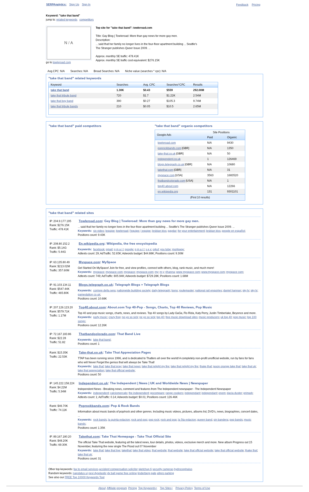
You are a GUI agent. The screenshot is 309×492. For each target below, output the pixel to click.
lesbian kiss (159, 230)
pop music (239, 317)
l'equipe (134, 230)
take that (98, 366)
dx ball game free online (122, 473)
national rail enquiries (208, 290)
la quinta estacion (119, 419)
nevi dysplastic (97, 473)
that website (159, 450)
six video (98, 230)
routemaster (186, 290)
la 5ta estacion (187, 419)
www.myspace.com (213, 272)
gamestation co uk (89, 294)
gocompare (157, 393)
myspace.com (166, 175)
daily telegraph (161, 290)
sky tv (245, 290)
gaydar (172, 230)
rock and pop (139, 419)
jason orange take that (226, 366)
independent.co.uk (169, 159)
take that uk (249, 366)
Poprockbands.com (94, 406)
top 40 (160, 317)
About (102, 488)
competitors (86, 19)
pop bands (236, 419)
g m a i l (119, 249)
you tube (165, 249)
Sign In (86, 4)
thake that (206, 366)
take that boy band (62, 101)
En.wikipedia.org (92, 243)
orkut (156, 249)
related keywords (66, 19)
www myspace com (188, 272)
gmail (109, 249)
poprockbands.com (169, 148)
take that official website (120, 370)
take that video (142, 450)
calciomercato (118, 393)
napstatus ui (80, 473)
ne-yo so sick (130, 317)
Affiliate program (117, 488)
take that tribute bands (64, 106)
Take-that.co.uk (91, 352)
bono (174, 290)
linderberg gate (147, 473)
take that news (131, 366)
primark (248, 393)
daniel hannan (232, 290)
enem (222, 393)
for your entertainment (191, 230)
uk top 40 (226, 317)
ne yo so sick (147, 317)
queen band (204, 419)
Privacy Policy (184, 488)
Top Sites (165, 488)
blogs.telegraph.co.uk (171, 164)
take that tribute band (63, 95)
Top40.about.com (92, 307)
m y (162, 272)
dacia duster (234, 393)
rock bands (100, 419)
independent (101, 393)
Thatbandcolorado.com (97, 334)
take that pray (113, 366)
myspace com (114, 272)
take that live (112, 450)
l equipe (146, 230)
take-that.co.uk (167, 153)
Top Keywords (147, 488)
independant (192, 393)
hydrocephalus (183, 469)
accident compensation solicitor (118, 469)
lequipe (110, 230)
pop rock (154, 419)
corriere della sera (104, 290)
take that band (60, 90)
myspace (98, 272)
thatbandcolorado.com (171, 180)
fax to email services (86, 469)
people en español (233, 230)
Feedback (242, 4)
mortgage (178, 249)
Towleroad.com (90, 221)
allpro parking (165, 473)
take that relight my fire (155, 366)
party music (100, 317)
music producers (209, 317)
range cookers (174, 393)
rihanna (170, 272)
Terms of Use (202, 488)
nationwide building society (133, 290)
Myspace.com (89, 262)
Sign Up (74, 4)
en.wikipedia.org (168, 191)
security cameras (162, 469)
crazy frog (115, 317)
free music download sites (181, 317)
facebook (99, 249)
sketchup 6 (145, 469)
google (129, 249)
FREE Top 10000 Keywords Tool (85, 477)
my (156, 272)
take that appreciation (91, 370)
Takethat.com (89, 436)
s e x (148, 249)
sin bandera (221, 419)
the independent (139, 393)
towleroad (122, 230)
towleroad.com (62, 62)
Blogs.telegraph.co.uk (96, 284)
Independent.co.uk (93, 383)
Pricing (256, 4)
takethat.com (165, 169)
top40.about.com (168, 186)
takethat (126, 450)
